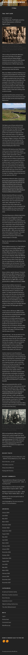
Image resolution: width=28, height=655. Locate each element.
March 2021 (5, 570)
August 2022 (5, 534)
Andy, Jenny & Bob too (8, 467)
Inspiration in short (7, 601)
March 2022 (5, 543)
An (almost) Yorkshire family (9, 592)
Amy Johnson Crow (11, 442)
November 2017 (6, 582)
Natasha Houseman (13, 2)
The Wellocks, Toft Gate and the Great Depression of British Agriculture (13, 22)
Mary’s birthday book (12, 379)
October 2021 (5, 555)
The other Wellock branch (9, 607)
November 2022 (6, 524)
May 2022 (4, 537)
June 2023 (5, 515)
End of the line (6, 598)
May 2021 (4, 567)
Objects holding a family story (10, 604)
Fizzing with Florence (7, 470)
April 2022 (5, 540)
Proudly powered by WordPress (9, 651)
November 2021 (6, 552)
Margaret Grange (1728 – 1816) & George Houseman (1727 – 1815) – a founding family (14, 481)
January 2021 (5, 576)
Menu (14, 8)
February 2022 (6, 546)
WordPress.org (6, 625)
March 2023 (5, 521)
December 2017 (6, 579)
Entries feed (5, 619)
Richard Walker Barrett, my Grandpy (12, 391)
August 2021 (5, 561)
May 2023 (5, 518)
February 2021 (6, 573)
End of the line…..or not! (8, 461)
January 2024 (5, 512)
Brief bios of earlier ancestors (10, 595)
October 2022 (6, 527)
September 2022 (6, 531)
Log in (3, 616)
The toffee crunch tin (7, 464)
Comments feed (6, 622)
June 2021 (5, 564)
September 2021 (6, 558)
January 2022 (5, 549)
